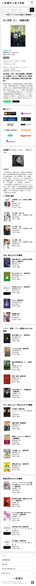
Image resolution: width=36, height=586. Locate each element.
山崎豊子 (5, 50)
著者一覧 (4, 564)
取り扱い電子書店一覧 (8, 569)
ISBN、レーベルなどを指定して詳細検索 (19, 14)
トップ (4, 555)
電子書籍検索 (6, 560)
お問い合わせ (6, 573)
